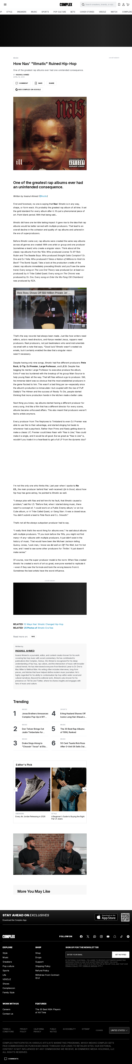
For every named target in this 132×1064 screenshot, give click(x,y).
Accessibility (69, 1029)
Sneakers (19, 814)
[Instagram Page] (101, 936)
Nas (33, 636)
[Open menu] (5, 4)
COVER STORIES (87, 12)
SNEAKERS (21, 12)
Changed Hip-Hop (54, 624)
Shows (6, 983)
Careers (6, 1009)
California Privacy (39, 1030)
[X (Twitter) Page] (88, 936)
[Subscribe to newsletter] (120, 954)
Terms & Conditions (8, 1030)
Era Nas (49, 628)
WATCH (114, 12)
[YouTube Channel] (108, 936)
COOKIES (99, 1030)
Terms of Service (89, 966)
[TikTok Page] (121, 936)
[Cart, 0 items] (127, 4)
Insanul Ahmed (25, 650)
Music (15, 58)
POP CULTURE (59, 12)
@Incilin (43, 196)
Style (54, 814)
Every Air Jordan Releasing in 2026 (30, 816)
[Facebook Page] (81, 936)
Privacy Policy (71, 966)
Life (4, 975)
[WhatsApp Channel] (94, 936)
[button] (119, 1030)
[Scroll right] (84, 789)
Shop (38, 953)
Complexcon (9, 988)
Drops (38, 957)
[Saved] (119, 4)
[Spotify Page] (128, 936)
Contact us (8, 1013)
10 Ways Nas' (30, 624)
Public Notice (53, 1030)
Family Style (8, 992)
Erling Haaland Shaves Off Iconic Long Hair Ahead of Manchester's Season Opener (72, 715)
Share (51, 83)
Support (39, 962)
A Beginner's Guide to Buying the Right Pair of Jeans (67, 817)
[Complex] (66, 4)
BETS (73, 12)
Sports (63, 709)
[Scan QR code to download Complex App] (125, 917)
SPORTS (45, 12)
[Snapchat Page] (114, 936)
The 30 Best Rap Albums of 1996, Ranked (72, 731)
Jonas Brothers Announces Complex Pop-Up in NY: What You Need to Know (35, 715)
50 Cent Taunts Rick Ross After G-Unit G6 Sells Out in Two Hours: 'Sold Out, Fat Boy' (73, 745)
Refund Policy (42, 970)
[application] (50, 308)
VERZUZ (102, 12)
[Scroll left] (15, 789)
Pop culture (8, 966)
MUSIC (34, 12)
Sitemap (86, 1029)
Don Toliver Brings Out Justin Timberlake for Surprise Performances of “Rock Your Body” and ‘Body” (34, 731)
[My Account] (123, 4)
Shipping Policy (42, 966)
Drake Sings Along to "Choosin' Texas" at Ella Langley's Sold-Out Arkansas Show (34, 745)
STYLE (9, 12)
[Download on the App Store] (106, 917)
